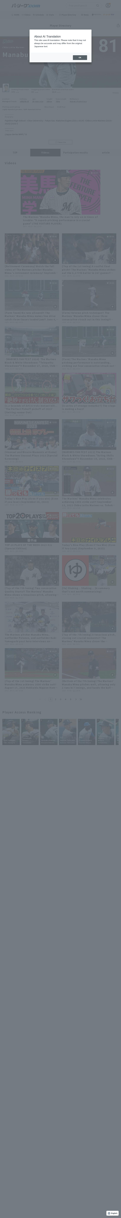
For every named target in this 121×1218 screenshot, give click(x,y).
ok (80, 58)
